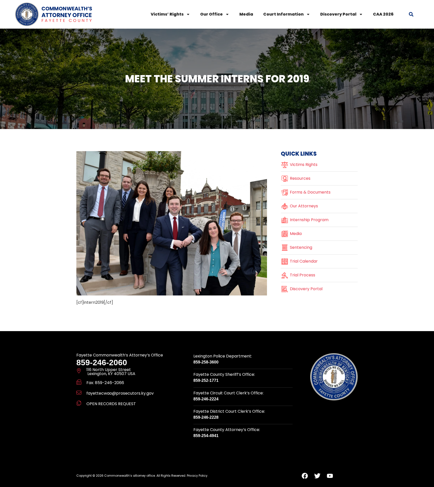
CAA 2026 (383, 14)
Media (246, 14)
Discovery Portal (338, 14)
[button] (411, 14)
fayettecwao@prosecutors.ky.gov (120, 393)
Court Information (283, 14)
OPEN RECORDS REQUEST (111, 404)
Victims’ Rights (167, 14)
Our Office (211, 14)
